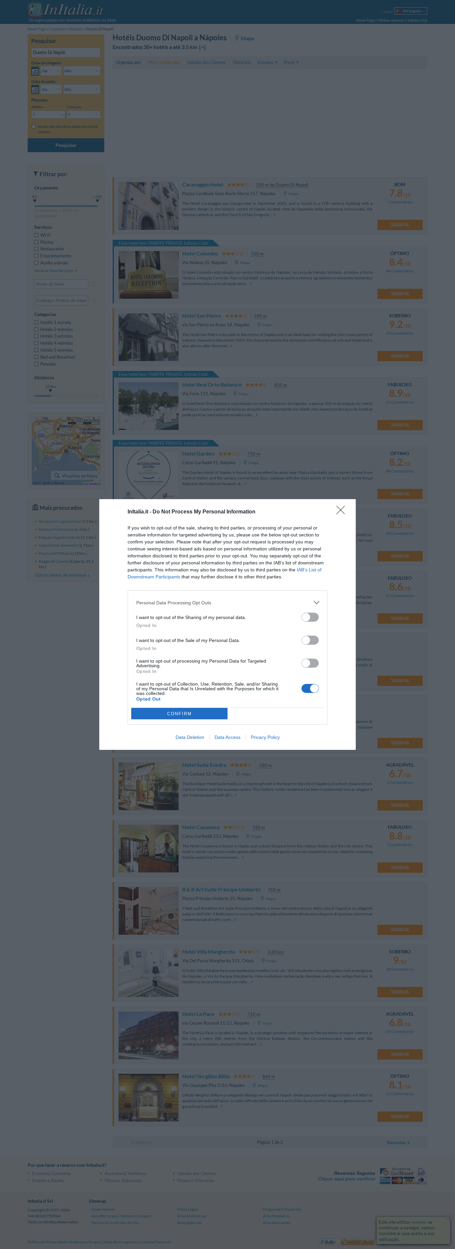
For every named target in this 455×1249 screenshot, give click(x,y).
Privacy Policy (265, 737)
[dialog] (227, 624)
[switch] (310, 617)
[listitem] (227, 602)
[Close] (342, 512)
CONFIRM (179, 713)
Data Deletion (190, 737)
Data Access (227, 737)
